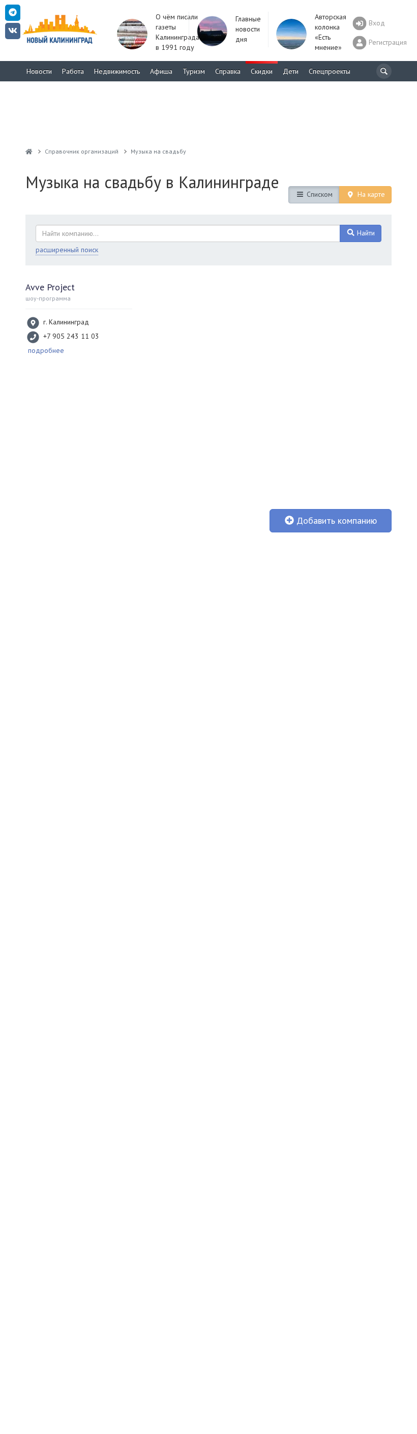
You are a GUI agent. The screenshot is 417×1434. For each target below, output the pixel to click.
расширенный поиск (67, 249)
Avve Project (50, 287)
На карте (370, 194)
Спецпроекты (329, 71)
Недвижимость (117, 71)
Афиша (161, 71)
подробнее (46, 350)
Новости (39, 71)
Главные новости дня (248, 29)
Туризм (194, 71)
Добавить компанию (335, 520)
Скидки (262, 71)
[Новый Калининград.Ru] (29, 151)
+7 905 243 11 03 (71, 336)
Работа (73, 71)
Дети (291, 71)
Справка (228, 71)
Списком (319, 194)
